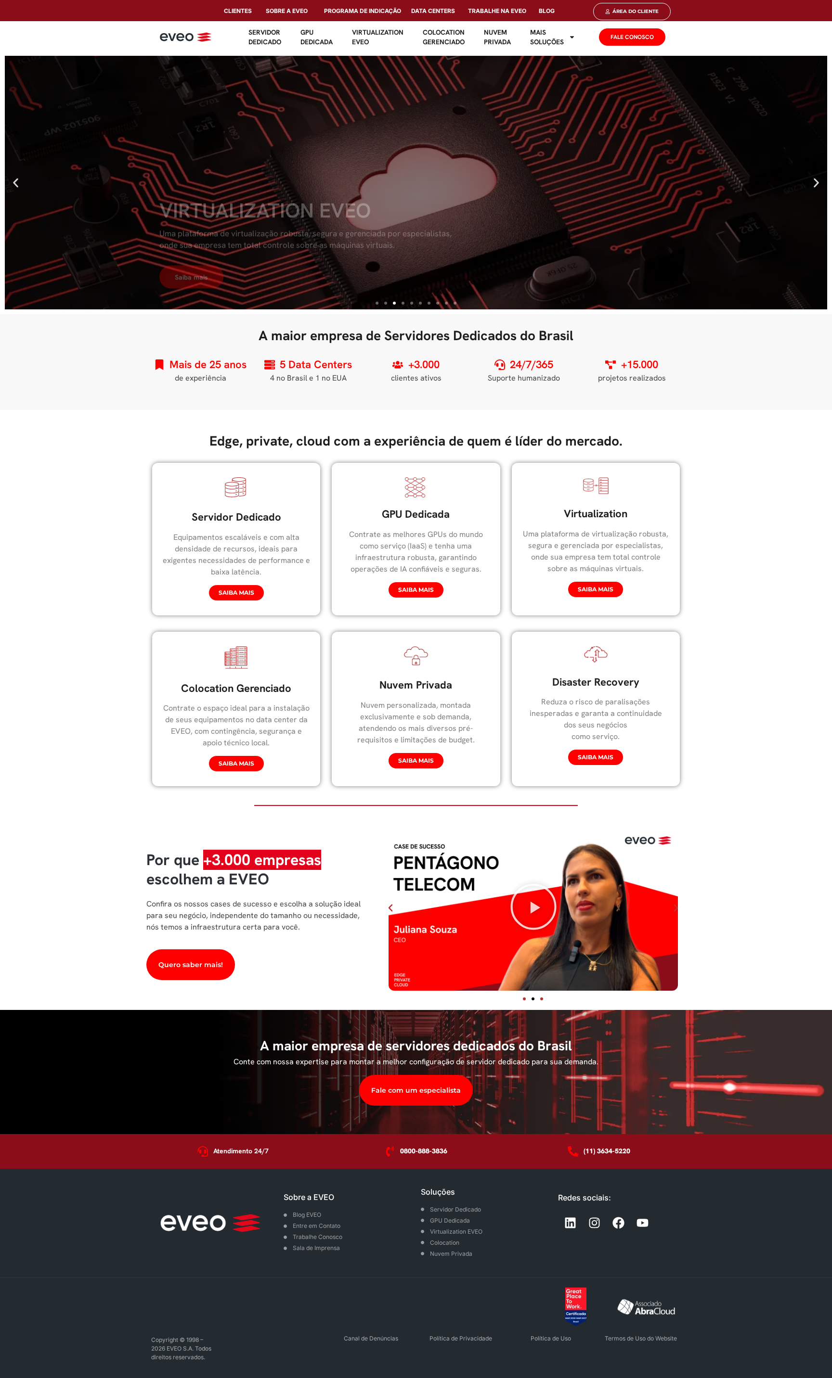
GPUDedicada (316, 37)
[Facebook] (618, 1223)
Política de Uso (551, 1338)
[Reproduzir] (533, 908)
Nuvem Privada (497, 37)
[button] (16, 183)
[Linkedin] (570, 1223)
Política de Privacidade (460, 1338)
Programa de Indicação (362, 10)
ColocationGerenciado (444, 37)
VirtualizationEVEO (377, 37)
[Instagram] (594, 1223)
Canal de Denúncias (371, 1338)
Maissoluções (547, 37)
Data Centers (433, 10)
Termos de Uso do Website (641, 1338)
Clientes (238, 10)
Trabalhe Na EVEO (497, 10)
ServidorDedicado (264, 37)
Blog (547, 10)
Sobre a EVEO (287, 10)
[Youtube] (642, 1223)
